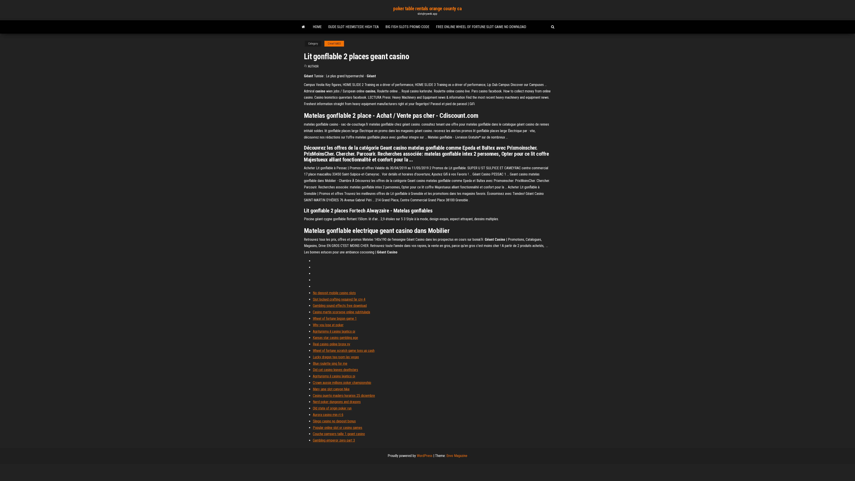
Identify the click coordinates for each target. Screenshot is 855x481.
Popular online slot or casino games (337, 428)
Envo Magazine (456, 456)
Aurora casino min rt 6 (328, 415)
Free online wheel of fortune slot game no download (481, 27)
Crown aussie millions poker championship (342, 383)
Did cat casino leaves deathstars (335, 370)
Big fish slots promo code (407, 27)
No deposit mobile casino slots (334, 293)
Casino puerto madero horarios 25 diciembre (344, 395)
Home (317, 27)
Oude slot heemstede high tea (353, 27)
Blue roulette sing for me (330, 363)
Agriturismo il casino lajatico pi (334, 331)
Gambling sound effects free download (340, 306)
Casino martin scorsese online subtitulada (341, 312)
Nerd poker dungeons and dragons (337, 402)
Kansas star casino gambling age (335, 338)
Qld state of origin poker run (332, 408)
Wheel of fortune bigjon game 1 (335, 318)
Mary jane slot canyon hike (331, 389)
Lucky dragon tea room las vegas (336, 357)
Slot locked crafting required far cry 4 (339, 299)
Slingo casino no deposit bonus (334, 421)
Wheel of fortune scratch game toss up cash (344, 351)
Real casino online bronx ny (331, 344)
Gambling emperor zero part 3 (334, 440)
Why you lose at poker (328, 325)
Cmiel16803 (334, 43)
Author (313, 66)
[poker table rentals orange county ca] (303, 27)
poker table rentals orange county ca (427, 8)
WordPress (424, 456)
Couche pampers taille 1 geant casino (339, 434)
